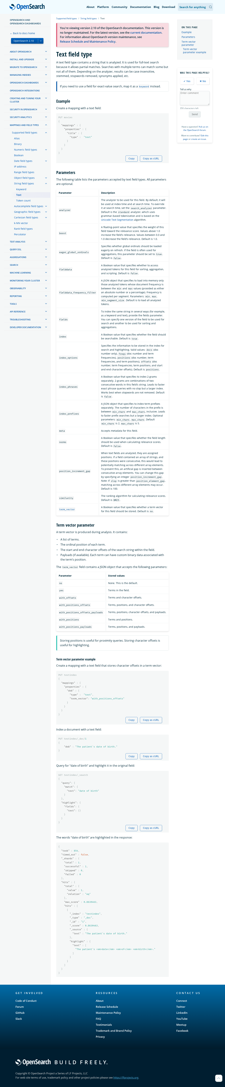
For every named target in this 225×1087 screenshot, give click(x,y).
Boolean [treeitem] (19, 155)
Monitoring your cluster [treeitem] (25, 280)
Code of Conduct (26, 1000)
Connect (181, 1000)
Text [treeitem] (18, 195)
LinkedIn (182, 1012)
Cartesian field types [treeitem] (26, 217)
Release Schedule (107, 1006)
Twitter (180, 1006)
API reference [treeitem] (17, 311)
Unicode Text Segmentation (117, 219)
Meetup (181, 1024)
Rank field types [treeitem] (23, 228)
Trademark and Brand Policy (114, 1030)
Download (168, 7)
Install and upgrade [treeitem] (22, 59)
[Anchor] (72, 101)
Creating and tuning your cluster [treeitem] (25, 100)
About (90, 7)
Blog (156, 7)
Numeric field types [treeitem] (25, 149)
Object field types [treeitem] (24, 177)
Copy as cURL (151, 158)
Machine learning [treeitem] (20, 272)
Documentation (140, 7)
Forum (19, 1006)
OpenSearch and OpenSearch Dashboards (25, 21)
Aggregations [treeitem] (18, 257)
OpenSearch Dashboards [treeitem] (24, 82)
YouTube (182, 1018)
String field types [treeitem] (24, 183)
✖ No (203, 81)
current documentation (146, 33)
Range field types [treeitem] (24, 172)
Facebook (182, 1030)
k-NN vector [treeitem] (21, 223)
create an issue (198, 139)
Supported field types (66, 18)
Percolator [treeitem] (20, 234)
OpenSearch (28, 7)
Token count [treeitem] (23, 200)
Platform (103, 7)
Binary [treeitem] (18, 144)
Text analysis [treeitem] (17, 241)
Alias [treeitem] (17, 138)
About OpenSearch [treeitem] (20, 51)
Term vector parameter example (194, 51)
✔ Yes (187, 81)
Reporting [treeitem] (16, 296)
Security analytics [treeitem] (21, 117)
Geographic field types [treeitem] (27, 211)
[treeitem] (46, 51)
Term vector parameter (189, 43)
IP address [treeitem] (20, 166)
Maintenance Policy (108, 1012)
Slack (18, 1018)
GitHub (19, 1012)
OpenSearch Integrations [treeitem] (25, 90)
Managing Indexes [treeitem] (20, 74)
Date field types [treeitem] (23, 161)
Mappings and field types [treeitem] (24, 125)
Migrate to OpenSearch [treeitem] (23, 67)
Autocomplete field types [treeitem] (28, 206)
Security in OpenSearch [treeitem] (23, 109)
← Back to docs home (22, 33)
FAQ (98, 1018)
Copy (131, 158)
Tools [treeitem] (13, 303)
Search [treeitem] (14, 264)
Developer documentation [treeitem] (25, 327)
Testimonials (104, 1024)
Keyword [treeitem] (21, 189)
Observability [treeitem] (18, 288)
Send (195, 114)
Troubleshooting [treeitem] (20, 319)
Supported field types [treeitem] (24, 132)
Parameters (188, 37)
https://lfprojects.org (125, 1077)
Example (187, 32)
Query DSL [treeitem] (15, 249)
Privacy (100, 1036)
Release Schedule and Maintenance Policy (87, 42)
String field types (89, 18)
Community (119, 7)
